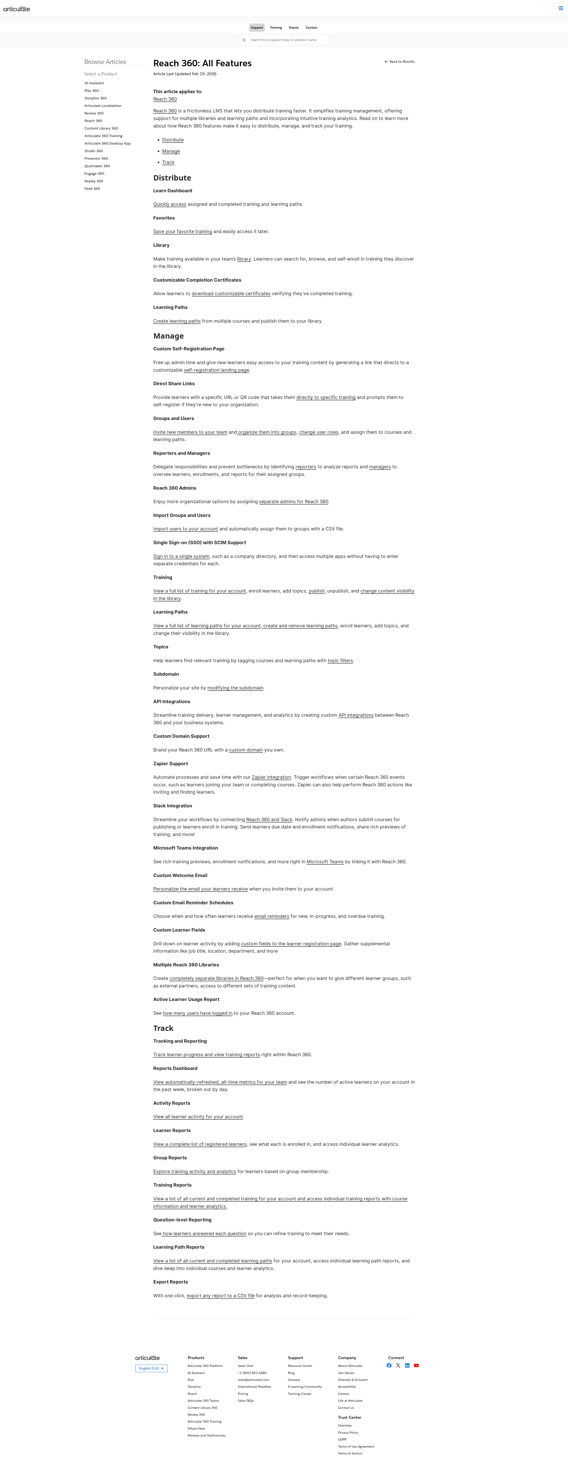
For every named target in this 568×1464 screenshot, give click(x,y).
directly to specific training (326, 397)
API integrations (356, 715)
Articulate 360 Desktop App (108, 143)
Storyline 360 (96, 98)
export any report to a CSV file (221, 1295)
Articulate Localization (103, 105)
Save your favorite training (182, 231)
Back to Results (402, 61)
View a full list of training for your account (199, 591)
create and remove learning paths (300, 625)
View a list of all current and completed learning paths (212, 1261)
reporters (306, 466)
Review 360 (94, 113)
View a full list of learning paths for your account (207, 625)
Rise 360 (92, 90)
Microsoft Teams (325, 861)
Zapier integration (271, 777)
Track (168, 162)
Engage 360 (94, 173)
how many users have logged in (198, 1013)
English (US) (153, 1369)
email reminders (271, 916)
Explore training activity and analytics (194, 1171)
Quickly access (169, 204)
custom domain (246, 750)
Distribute (173, 140)
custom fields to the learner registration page (291, 943)
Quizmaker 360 (97, 166)
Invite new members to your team (190, 432)
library (244, 259)
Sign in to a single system (181, 556)
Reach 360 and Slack (269, 819)
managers (380, 466)
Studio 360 (94, 151)
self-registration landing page (216, 370)
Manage (171, 151)
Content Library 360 (101, 128)
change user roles (318, 432)
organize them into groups (266, 432)
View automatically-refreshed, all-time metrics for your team (220, 1082)
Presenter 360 (96, 158)
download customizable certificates (231, 293)
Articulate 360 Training (103, 135)
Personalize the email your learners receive (200, 889)
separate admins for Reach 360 (293, 501)
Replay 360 (94, 181)
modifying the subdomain (235, 688)
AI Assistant (94, 83)
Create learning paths (177, 321)
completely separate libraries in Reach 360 (217, 978)
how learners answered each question (204, 1233)
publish (317, 591)
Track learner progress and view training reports (206, 1054)
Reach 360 (93, 120)
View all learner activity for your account (198, 1116)
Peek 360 (92, 188)
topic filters (340, 660)
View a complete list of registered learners (200, 1144)
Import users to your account (185, 529)
